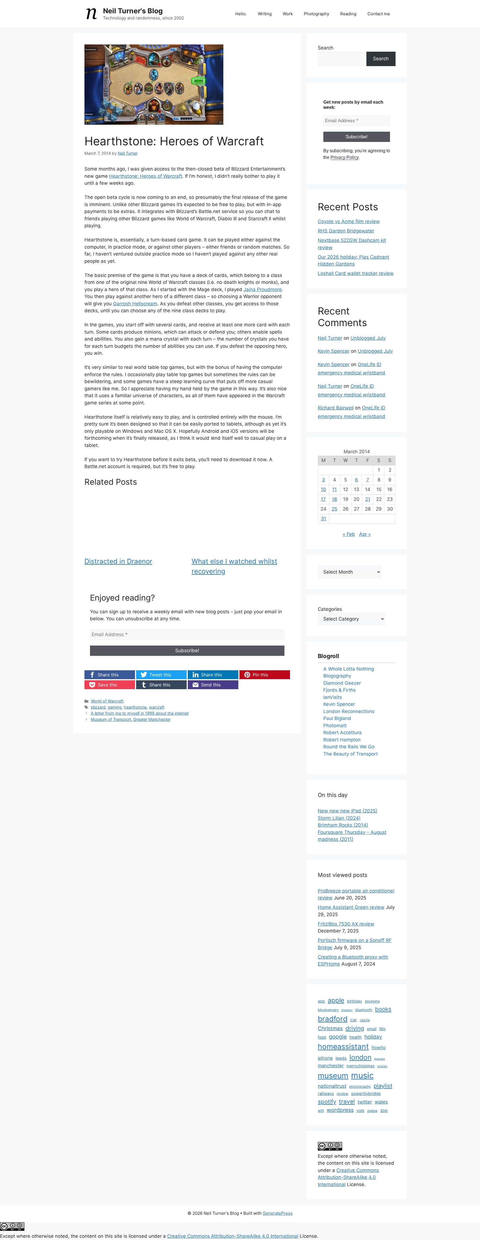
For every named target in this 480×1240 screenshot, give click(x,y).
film (382, 1028)
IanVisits (332, 697)
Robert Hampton (342, 739)
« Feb (349, 534)
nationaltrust (332, 1086)
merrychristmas (360, 1065)
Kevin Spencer (333, 351)
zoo (384, 1110)
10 (323, 489)
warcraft (156, 707)
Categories (330, 609)
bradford (333, 1018)
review (342, 1093)
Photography (316, 13)
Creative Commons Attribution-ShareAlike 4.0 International (348, 1177)
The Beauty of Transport (350, 754)
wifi (321, 1110)
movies (382, 1066)
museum (333, 1075)
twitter (365, 1102)
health (355, 1037)
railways (326, 1093)
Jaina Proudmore (263, 289)
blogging (372, 1001)
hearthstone (135, 707)
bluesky (346, 1010)
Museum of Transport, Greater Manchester (131, 719)
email (371, 1028)
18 (334, 499)
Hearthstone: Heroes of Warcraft (145, 176)
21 (367, 499)
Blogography (337, 676)
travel (347, 1101)
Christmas (330, 1028)
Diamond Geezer (342, 683)
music (362, 1075)
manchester (331, 1065)
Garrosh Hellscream (135, 303)
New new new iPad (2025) (347, 811)
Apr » (365, 534)
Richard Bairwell (336, 408)
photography (360, 1086)
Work (288, 13)
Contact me (379, 13)
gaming (115, 707)
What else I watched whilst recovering (234, 566)
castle (365, 1020)
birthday (354, 1001)
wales (381, 1102)
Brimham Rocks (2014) (343, 825)
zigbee (372, 1111)
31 (323, 518)
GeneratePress (277, 1213)
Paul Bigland (337, 718)
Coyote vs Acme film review (349, 221)
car (353, 1019)
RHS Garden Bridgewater (346, 231)
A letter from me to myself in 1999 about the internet (140, 713)
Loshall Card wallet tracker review (356, 273)
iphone (325, 1058)
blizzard (98, 707)
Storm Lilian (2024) (339, 818)
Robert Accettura (342, 732)
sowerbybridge (366, 1093)
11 (334, 489)
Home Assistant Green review (351, 907)
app (321, 1001)
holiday (373, 1037)
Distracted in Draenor (118, 561)
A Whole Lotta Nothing (348, 669)
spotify (327, 1101)
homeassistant (343, 1046)
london (360, 1057)
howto (379, 1047)
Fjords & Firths (339, 690)
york (360, 1110)
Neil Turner (330, 338)
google (338, 1036)
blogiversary (328, 1010)
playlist (383, 1085)
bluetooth (363, 1010)
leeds (341, 1058)
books (383, 1009)
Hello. (241, 13)
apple (336, 1000)
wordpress (340, 1110)
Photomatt (335, 725)
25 (334, 509)
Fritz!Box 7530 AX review (346, 924)
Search (325, 48)
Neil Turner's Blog (133, 11)
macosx (379, 1059)
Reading (348, 13)
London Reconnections (348, 711)
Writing (265, 13)
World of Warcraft (107, 701)
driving (355, 1028)
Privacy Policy (344, 157)
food (322, 1037)
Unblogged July (368, 338)
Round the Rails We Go (348, 746)
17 (323, 499)
